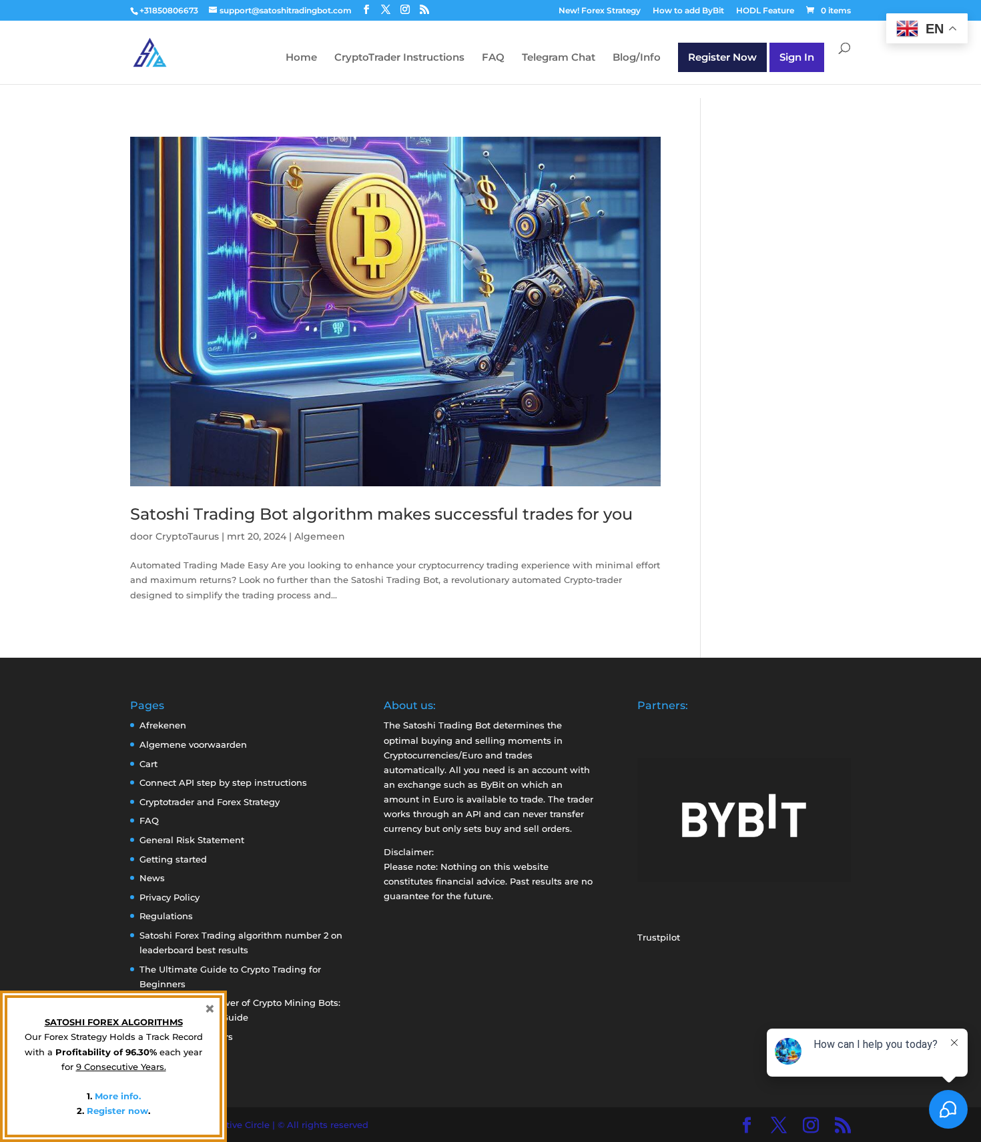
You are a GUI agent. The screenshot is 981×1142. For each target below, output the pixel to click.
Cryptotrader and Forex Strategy (209, 801)
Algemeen (319, 536)
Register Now (722, 57)
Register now (117, 1110)
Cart (148, 763)
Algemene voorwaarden (193, 744)
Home (301, 58)
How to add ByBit (688, 11)
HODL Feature (765, 11)
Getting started (173, 859)
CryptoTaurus (187, 536)
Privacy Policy (169, 897)
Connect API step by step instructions (223, 782)
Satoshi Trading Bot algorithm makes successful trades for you (381, 514)
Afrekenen (162, 725)
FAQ (493, 58)
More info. (118, 1096)
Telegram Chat (558, 58)
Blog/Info (637, 58)
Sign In (796, 57)
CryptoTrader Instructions (399, 58)
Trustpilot (658, 937)
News (152, 878)
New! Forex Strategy (600, 11)
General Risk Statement (191, 839)
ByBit (492, 784)
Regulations (166, 916)
